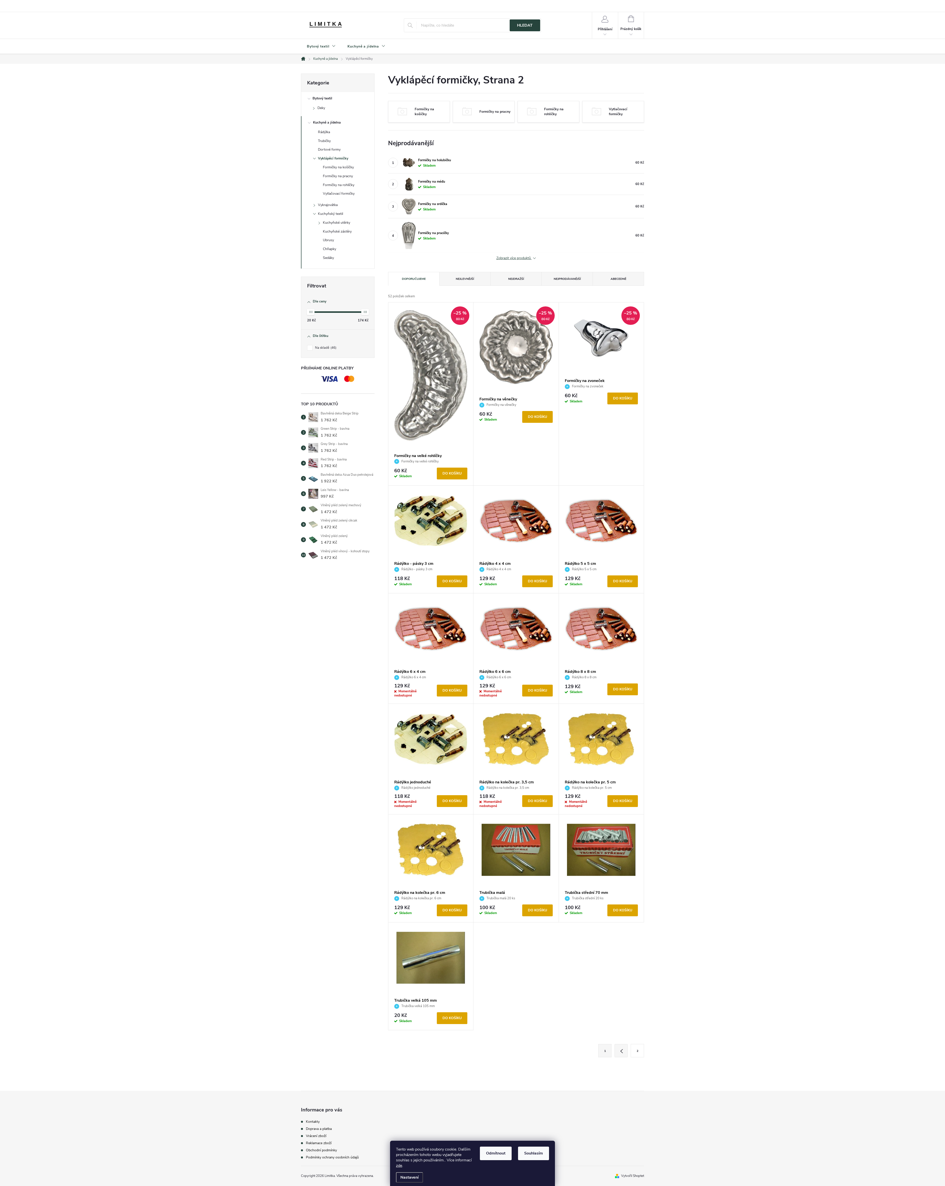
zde (399, 1165)
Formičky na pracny (338, 176)
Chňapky (329, 249)
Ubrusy (328, 240)
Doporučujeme (414, 279)
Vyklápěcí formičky (333, 158)
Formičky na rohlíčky (338, 185)
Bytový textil (322, 98)
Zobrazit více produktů (514, 258)
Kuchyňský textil (330, 213)
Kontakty (313, 1122)
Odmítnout (495, 1153)
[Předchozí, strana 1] (621, 1050)
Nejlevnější (465, 279)
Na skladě (325, 348)
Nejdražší (516, 279)
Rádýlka (324, 132)
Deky (321, 108)
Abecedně (618, 279)
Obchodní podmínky (321, 1150)
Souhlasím (533, 1153)
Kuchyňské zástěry (337, 231)
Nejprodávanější (567, 279)
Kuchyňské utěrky (336, 222)
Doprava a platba (319, 1129)
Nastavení (409, 1177)
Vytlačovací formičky (339, 193)
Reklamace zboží (318, 1143)
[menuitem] (321, 46)
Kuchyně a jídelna (327, 122)
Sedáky (328, 257)
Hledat (525, 25)
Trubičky (324, 141)
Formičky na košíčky (338, 167)
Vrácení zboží (316, 1136)
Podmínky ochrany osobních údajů (332, 1157)
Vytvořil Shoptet (632, 1176)
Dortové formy (329, 149)
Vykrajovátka (328, 205)
